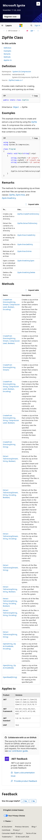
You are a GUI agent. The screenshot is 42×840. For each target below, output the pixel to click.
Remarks (7, 54)
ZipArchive (20, 195)
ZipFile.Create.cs (15, 80)
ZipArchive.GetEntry (25, 244)
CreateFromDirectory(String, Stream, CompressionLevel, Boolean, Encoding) (11, 304)
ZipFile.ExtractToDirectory (27, 223)
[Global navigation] (2, 25)
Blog (33, 827)
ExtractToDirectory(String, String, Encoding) (10, 612)
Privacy (16, 830)
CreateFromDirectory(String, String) (9, 444)
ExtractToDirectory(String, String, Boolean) (10, 589)
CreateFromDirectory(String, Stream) (9, 367)
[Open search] (31, 25)
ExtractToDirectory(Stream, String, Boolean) (10, 458)
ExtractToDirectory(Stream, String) (10, 567)
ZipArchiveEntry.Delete (26, 272)
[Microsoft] (21, 25)
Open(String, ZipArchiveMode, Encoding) (9, 646)
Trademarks (6, 837)
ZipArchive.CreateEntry (26, 235)
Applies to (8, 60)
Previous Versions (22, 827)
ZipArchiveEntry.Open (25, 260)
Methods (7, 57)
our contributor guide (18, 751)
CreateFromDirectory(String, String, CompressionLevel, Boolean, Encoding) (11, 386)
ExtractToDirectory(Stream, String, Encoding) (10, 536)
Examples (7, 51)
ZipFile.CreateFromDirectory (28, 214)
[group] (21, 159)
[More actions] (38, 31)
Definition (7, 48)
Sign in (37, 25)
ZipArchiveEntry (9, 198)
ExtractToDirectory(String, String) (10, 634)
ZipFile (34, 122)
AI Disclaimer (7, 827)
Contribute (6, 830)
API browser (13, 31)
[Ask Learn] (27, 31)
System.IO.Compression (21, 71)
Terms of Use (31, 833)
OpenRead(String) (10, 677)
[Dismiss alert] (38, 4)
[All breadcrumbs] (4, 31)
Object (16, 107)
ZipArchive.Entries (24, 251)
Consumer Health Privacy (11, 833)
